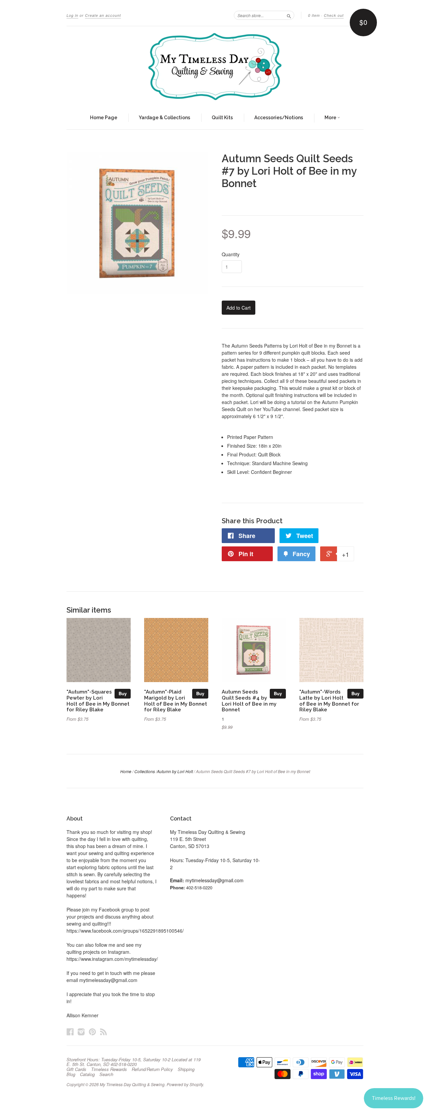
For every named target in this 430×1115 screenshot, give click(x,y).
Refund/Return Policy (152, 1069)
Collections (144, 771)
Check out (334, 15)
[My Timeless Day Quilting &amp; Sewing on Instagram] (81, 1031)
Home (125, 771)
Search (106, 1074)
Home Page (103, 117)
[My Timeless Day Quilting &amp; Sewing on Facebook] (70, 1031)
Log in (72, 15)
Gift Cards (76, 1069)
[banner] (215, 66)
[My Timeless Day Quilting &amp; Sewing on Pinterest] (92, 1031)
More (331, 117)
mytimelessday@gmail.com (214, 880)
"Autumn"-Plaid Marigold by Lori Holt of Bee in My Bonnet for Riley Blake (175, 700)
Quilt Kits (222, 117)
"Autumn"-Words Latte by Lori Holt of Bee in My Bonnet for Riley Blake (329, 700)
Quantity (231, 254)
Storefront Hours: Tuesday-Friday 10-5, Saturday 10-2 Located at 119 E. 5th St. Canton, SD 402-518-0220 (134, 1062)
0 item (314, 15)
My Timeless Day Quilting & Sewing (132, 1084)
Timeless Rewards (109, 1069)
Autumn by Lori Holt (175, 771)
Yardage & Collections (164, 117)
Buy (123, 693)
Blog (71, 1074)
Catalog (87, 1074)
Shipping (186, 1069)
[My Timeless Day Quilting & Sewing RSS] (103, 1031)
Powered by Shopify (185, 1084)
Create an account (103, 15)
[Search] (289, 15)
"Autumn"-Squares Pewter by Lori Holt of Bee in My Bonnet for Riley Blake (98, 700)
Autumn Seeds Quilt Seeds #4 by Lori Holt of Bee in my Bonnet (249, 700)
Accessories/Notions (278, 117)
